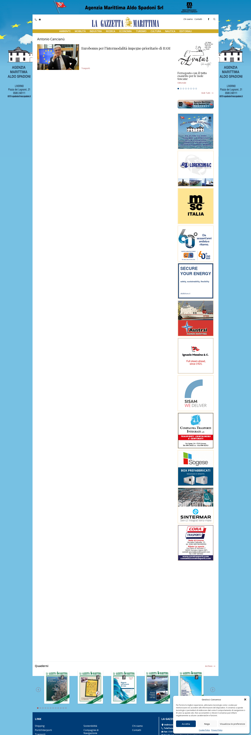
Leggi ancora (196, 79)
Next (212, 689)
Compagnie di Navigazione (91, 731)
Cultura (156, 31)
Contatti (198, 19)
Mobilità (80, 31)
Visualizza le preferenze (232, 723)
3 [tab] (183, 88)
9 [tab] (58, 708)
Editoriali (186, 31)
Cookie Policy (204, 730)
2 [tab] (181, 88)
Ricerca (110, 31)
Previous (38, 689)
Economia (125, 31)
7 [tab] (193, 88)
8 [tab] (196, 88)
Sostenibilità (90, 725)
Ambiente (65, 31)
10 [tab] (60, 708)
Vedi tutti (205, 93)
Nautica (170, 31)
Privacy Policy (216, 730)
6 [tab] (191, 88)
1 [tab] (178, 88)
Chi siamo (188, 19)
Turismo (141, 31)
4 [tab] (186, 88)
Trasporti (85, 68)
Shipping (40, 725)
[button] (245, 699)
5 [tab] (188, 88)
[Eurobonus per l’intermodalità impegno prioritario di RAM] (58, 57)
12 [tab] (66, 708)
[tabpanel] (196, 79)
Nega (207, 723)
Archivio (209, 666)
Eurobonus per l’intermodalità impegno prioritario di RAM (125, 48)
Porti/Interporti (43, 730)
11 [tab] (63, 708)
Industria (96, 31)
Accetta (186, 723)
